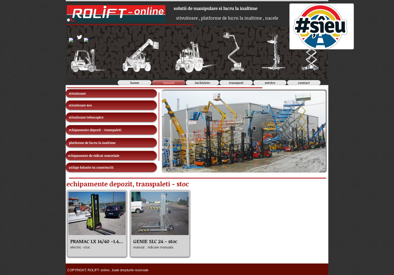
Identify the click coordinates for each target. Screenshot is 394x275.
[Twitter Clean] (79, 37)
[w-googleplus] (87, 41)
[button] (97, 224)
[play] (317, 164)
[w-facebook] (72, 41)
